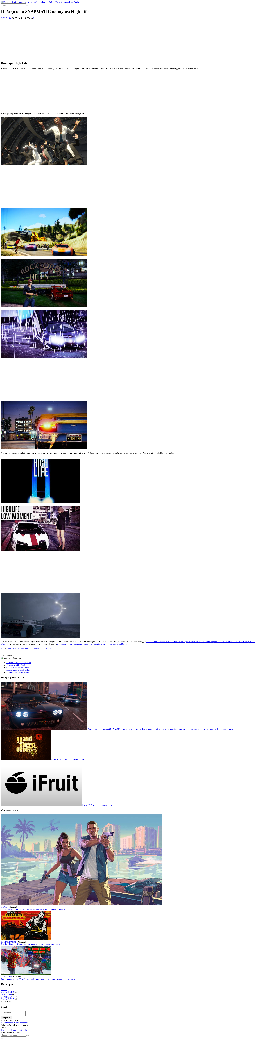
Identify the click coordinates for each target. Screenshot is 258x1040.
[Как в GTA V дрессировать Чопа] (41, 805)
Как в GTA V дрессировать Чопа (97, 805)
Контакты (29, 1030)
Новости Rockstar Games (18, 648)
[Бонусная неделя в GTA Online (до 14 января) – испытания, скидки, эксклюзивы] (26, 974)
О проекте (5, 1030)
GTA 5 (4, 989)
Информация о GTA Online (18, 662)
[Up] (2, 1038)
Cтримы (65, 2)
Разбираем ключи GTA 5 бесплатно (67, 759)
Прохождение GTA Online (18, 670)
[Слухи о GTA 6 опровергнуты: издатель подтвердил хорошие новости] (81, 904)
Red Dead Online (8, 942)
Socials (77, 2)
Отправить (6, 1018)
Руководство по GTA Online (19, 672)
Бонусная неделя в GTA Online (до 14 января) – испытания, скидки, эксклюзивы (38, 979)
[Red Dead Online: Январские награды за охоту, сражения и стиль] (26, 939)
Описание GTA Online (16, 665)
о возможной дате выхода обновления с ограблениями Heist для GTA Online (92, 644)
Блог (71, 2)
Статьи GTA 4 (7, 997)
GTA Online (6, 18)
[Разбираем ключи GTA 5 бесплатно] (26, 759)
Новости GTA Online (41, 648)
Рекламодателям (20, 1023)
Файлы (52, 2)
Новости (31, 2)
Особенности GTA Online (18, 667)
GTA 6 (4, 907)
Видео (45, 2)
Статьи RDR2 (7, 992)
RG (2, 648)
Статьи (38, 2)
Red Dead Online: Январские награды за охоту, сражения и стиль (30, 944)
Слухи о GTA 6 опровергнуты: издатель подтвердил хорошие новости (33, 909)
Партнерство (7, 1023)
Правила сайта (17, 1030)
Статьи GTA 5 (7, 999)
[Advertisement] (129, 39)
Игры (58, 2)
